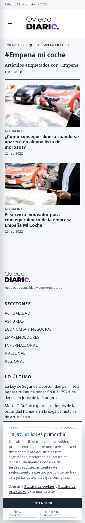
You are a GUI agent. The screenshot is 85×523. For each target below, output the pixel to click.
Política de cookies (39, 486)
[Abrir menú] (10, 23)
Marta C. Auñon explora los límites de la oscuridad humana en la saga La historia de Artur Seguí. (40, 411)
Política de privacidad (51, 513)
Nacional (15, 353)
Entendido (42, 503)
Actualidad (17, 313)
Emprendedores (22, 337)
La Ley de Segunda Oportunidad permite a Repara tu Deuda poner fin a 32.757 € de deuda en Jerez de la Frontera (42, 392)
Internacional (21, 345)
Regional (15, 361)
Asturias (14, 321)
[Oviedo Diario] (42, 23)
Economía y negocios (28, 329)
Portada (12, 45)
